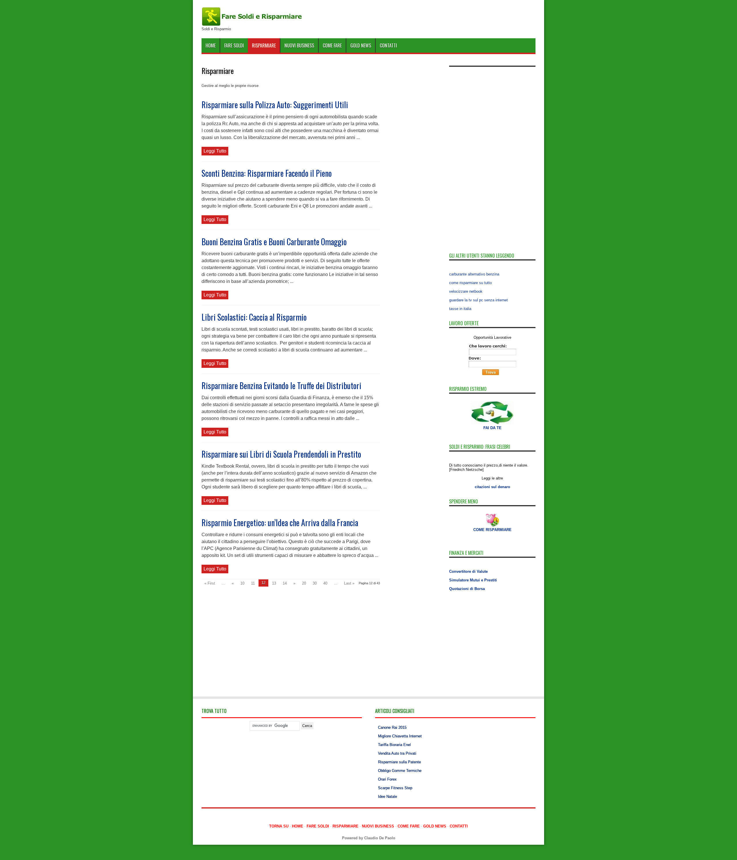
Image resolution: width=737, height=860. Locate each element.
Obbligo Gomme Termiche (399, 770)
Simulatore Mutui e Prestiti (473, 580)
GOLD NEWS (360, 45)
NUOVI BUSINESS (299, 45)
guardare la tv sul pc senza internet (478, 300)
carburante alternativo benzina (474, 274)
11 (253, 583)
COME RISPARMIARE (492, 530)
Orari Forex (387, 779)
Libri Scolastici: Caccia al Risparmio (254, 317)
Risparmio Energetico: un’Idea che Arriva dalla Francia (280, 522)
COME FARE (332, 45)
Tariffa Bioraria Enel (394, 745)
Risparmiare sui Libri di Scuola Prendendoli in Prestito (281, 454)
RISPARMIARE (264, 45)
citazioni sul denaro (492, 487)
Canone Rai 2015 (392, 727)
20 (304, 583)
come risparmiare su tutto (470, 283)
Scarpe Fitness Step (395, 788)
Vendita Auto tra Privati (397, 753)
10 (242, 583)
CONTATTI (388, 45)
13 (274, 583)
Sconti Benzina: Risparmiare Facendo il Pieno (267, 173)
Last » (349, 583)
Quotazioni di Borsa (467, 589)
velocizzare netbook (466, 291)
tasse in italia (460, 309)
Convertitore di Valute (468, 571)
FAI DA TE (492, 428)
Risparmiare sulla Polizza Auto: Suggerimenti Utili (275, 105)
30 (315, 583)
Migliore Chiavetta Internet (400, 736)
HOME (211, 45)
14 (285, 583)
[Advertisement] (492, 156)
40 (325, 583)
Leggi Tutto (215, 151)
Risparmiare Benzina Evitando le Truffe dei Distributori (281, 385)
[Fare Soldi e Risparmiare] (252, 24)
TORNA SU (278, 826)
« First (209, 583)
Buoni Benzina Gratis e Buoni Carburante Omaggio (274, 242)
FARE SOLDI (234, 45)
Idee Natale (387, 796)
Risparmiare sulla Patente (399, 762)
